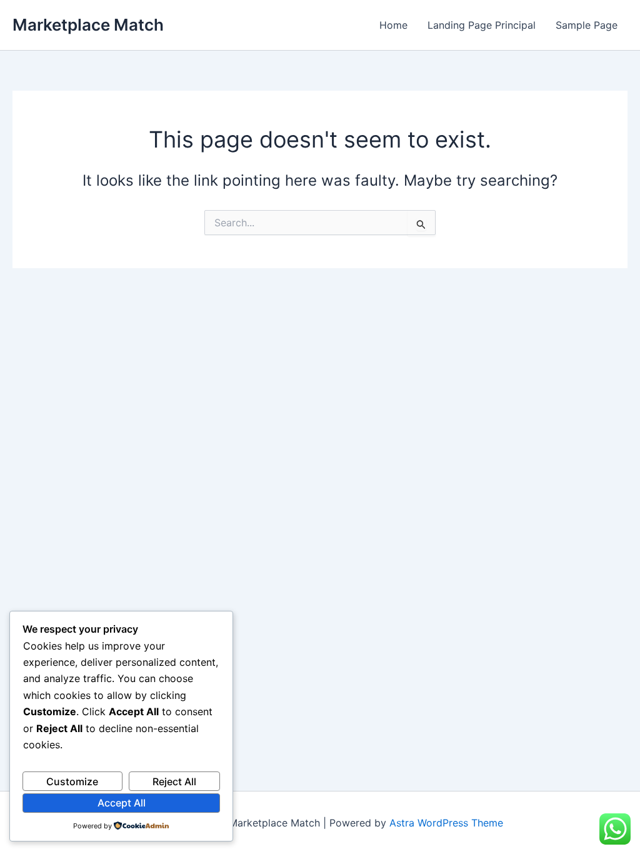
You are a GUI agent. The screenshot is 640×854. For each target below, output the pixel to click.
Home (393, 25)
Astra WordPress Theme (446, 822)
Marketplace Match (88, 24)
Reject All (174, 781)
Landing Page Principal (482, 25)
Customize (72, 781)
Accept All (122, 802)
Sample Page (587, 25)
